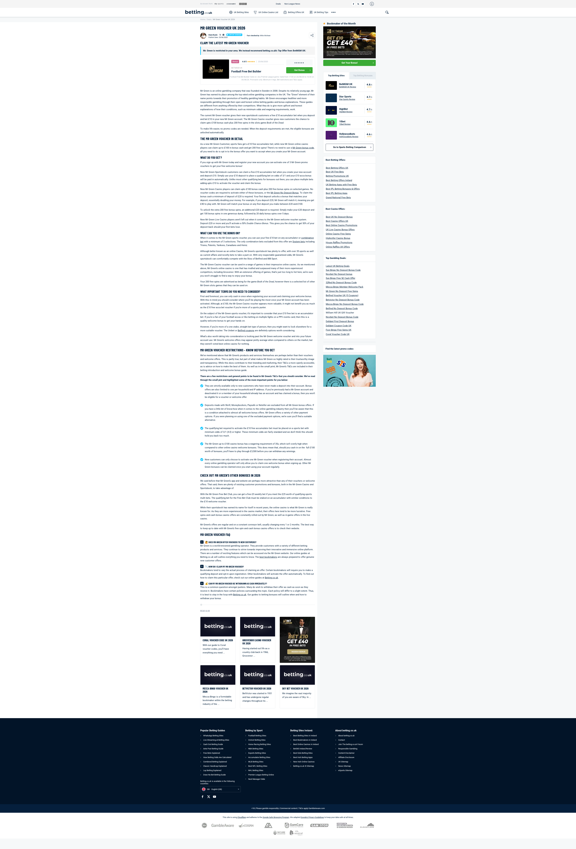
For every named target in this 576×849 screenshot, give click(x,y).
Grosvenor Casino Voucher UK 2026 (256, 642)
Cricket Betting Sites (257, 740)
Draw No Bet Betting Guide (214, 775)
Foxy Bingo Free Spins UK (338, 330)
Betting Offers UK (296, 12)
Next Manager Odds (256, 779)
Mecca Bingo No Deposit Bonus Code (345, 304)
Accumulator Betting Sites (259, 757)
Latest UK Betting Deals (338, 266)
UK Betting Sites (241, 12)
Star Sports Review (347, 99)
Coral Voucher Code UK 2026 (218, 640)
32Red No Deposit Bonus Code (341, 282)
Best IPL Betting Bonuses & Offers (343, 189)
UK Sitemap (343, 762)
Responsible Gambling (347, 749)
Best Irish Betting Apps (303, 757)
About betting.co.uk (346, 735)
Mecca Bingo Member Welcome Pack (344, 287)
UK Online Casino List (268, 12)
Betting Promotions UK (337, 176)
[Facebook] (353, 4)
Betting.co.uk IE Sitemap (303, 766)
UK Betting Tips (321, 12)
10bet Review (345, 124)
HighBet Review (345, 112)
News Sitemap (344, 766)
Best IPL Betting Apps (336, 193)
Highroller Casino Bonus (338, 238)
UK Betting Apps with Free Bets (341, 184)
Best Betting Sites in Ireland (305, 735)
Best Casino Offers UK (337, 221)
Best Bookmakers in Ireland (305, 740)
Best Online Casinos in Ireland (306, 744)
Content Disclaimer (346, 753)
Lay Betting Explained (212, 770)
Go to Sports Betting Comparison (349, 147)
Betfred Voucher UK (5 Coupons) (342, 295)
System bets (298, 241)
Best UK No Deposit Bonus (339, 217)
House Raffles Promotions (339, 242)
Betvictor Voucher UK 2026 (256, 688)
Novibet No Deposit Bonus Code (342, 317)
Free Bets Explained (211, 753)
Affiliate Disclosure (346, 757)
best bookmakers (268, 557)
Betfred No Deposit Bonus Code (342, 308)
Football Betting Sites (257, 735)
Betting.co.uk (271, 577)
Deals (278, 4)
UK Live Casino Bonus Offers (340, 229)
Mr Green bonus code (303, 147)
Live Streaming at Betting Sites (216, 740)
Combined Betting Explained (215, 762)
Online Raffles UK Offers (338, 247)
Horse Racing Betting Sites (259, 744)
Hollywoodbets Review (348, 137)
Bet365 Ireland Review (302, 749)
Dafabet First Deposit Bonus (340, 321)
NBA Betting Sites (255, 749)
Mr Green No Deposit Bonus (285, 192)
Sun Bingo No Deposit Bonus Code (343, 270)
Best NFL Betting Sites (257, 766)
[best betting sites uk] (205, 12)
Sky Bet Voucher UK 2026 (295, 688)
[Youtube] (363, 4)
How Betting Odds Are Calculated (217, 757)
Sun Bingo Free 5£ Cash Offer (340, 278)
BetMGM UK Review (347, 87)
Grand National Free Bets (338, 197)
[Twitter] (358, 4)
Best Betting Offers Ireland (339, 180)
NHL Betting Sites (255, 770)
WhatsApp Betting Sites (213, 735)
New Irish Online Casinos (304, 762)
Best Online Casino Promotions (341, 225)
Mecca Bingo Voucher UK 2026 (215, 690)
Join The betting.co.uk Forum (350, 744)
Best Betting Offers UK (337, 168)
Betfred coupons (246, 330)
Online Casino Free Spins (338, 233)
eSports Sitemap (345, 770)
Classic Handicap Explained (215, 766)
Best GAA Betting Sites (303, 753)
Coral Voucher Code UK (338, 334)
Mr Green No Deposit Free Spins (342, 291)
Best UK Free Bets (335, 171)
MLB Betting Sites (255, 762)
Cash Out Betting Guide (213, 744)
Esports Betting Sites (257, 753)
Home (202, 19)
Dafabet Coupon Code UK (338, 325)
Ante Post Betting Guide (213, 749)
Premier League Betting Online (261, 775)
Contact (341, 740)
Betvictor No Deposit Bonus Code (343, 299)
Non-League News (292, 4)
